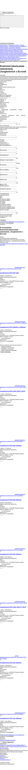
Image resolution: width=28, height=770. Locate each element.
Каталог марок (4, 747)
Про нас (2, 740)
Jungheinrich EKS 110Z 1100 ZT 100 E (13, 607)
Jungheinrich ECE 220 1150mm (10, 445)
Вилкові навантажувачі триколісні (9, 50)
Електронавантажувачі (15, 49)
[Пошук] (12, 21)
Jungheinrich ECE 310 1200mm (11, 718)
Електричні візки (18, 51)
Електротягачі (22, 55)
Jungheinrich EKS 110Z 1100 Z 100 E (12, 391)
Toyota (15, 59)
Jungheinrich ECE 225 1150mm (10, 662)
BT (25, 58)
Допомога (7, 740)
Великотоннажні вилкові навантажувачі (11, 53)
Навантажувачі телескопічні (8, 47)
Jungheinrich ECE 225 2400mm (11, 500)
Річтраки (11, 51)
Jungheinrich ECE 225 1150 (9, 273)
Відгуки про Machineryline (17, 746)
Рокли (17, 57)
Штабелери (25, 49)
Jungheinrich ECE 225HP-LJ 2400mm (13, 327)
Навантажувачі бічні (12, 55)
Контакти (13, 740)
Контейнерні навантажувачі (7, 57)
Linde (9, 59)
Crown (2, 59)
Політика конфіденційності (17, 745)
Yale (18, 59)
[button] (14, 36)
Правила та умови (5, 745)
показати (3, 220)
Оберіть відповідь (5, 352)
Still (12, 59)
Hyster (5, 59)
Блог (25, 746)
